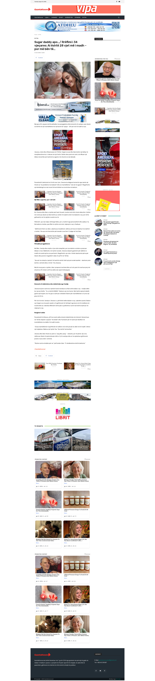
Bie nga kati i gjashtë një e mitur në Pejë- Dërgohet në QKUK (44, 447)
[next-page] (38, 453)
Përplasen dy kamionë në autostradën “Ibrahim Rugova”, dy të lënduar (81, 447)
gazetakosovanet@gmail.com (107, 660)
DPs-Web (118, 679)
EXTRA (39, 34)
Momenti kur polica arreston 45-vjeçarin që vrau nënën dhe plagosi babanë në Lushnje (62, 447)
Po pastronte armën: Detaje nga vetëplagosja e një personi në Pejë (111, 262)
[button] (119, 17)
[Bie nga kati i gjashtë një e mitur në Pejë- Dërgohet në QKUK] (43, 440)
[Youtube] (119, 1)
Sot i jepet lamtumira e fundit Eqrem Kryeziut (110, 252)
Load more (107, 269)
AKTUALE (62, 442)
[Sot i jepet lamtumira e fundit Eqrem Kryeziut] (98, 252)
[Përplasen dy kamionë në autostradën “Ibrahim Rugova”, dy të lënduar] (81, 440)
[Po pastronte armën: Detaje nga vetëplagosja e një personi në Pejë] (98, 262)
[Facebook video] (104, 670)
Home (35, 34)
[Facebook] (116, 1)
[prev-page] (35, 453)
